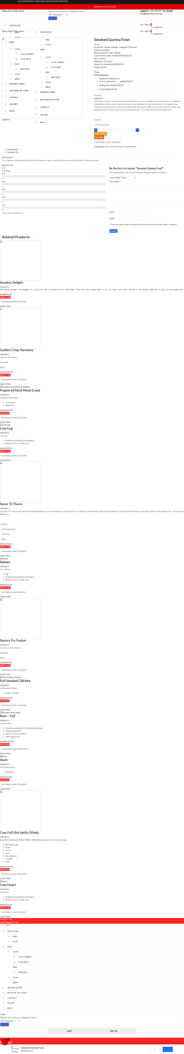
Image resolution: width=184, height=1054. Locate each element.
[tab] (94, 149)
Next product (100, 58)
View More (5, 413)
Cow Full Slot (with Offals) (106, 55)
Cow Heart (8, 885)
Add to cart (100, 133)
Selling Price (104, 85)
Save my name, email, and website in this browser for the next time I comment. (144, 224)
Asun (4, 760)
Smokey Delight (11, 282)
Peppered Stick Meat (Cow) (20, 390)
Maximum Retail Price (109, 80)
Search (52, 18)
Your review (115, 181)
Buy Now (99, 137)
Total (101, 89)
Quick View (5, 306)
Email (112, 218)
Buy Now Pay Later (113, 146)
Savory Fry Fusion (13, 640)
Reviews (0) (12, 152)
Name (112, 212)
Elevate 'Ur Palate (102, 64)
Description (12, 149)
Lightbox (6, 119)
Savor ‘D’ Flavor (11, 504)
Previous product (102, 50)
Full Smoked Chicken (15, 681)
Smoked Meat (129, 146)
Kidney (5, 562)
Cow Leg (6, 428)
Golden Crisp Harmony (16, 350)
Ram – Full (7, 716)
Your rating (115, 177)
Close (15, 922)
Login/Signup (6, 922)
